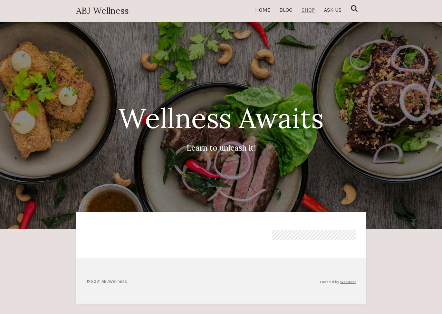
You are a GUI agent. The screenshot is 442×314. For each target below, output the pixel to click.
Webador (348, 281)
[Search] (354, 8)
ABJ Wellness (102, 10)
